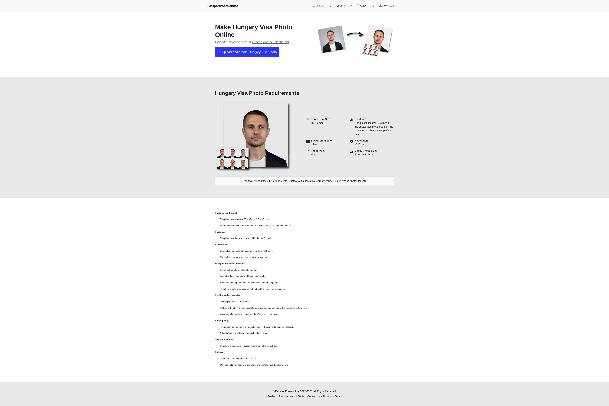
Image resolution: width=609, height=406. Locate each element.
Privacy (327, 396)
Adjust (363, 5)
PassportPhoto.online (223, 5)
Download (388, 5)
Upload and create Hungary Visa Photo (249, 52)
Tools (301, 396)
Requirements (287, 396)
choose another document (270, 42)
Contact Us (313, 396)
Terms (338, 396)
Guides (271, 396)
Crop (342, 5)
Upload (319, 5)
